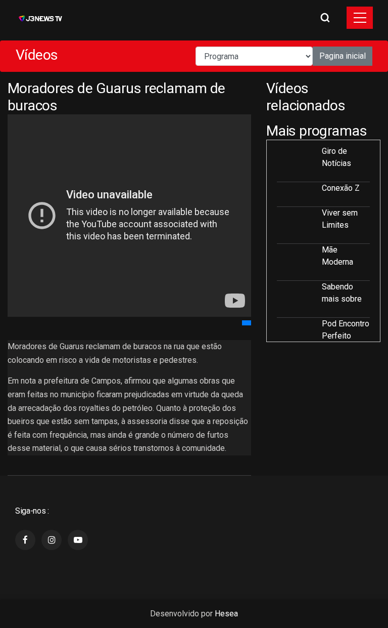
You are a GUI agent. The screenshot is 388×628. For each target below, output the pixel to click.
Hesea (226, 613)
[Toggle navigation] (360, 18)
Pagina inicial (342, 56)
